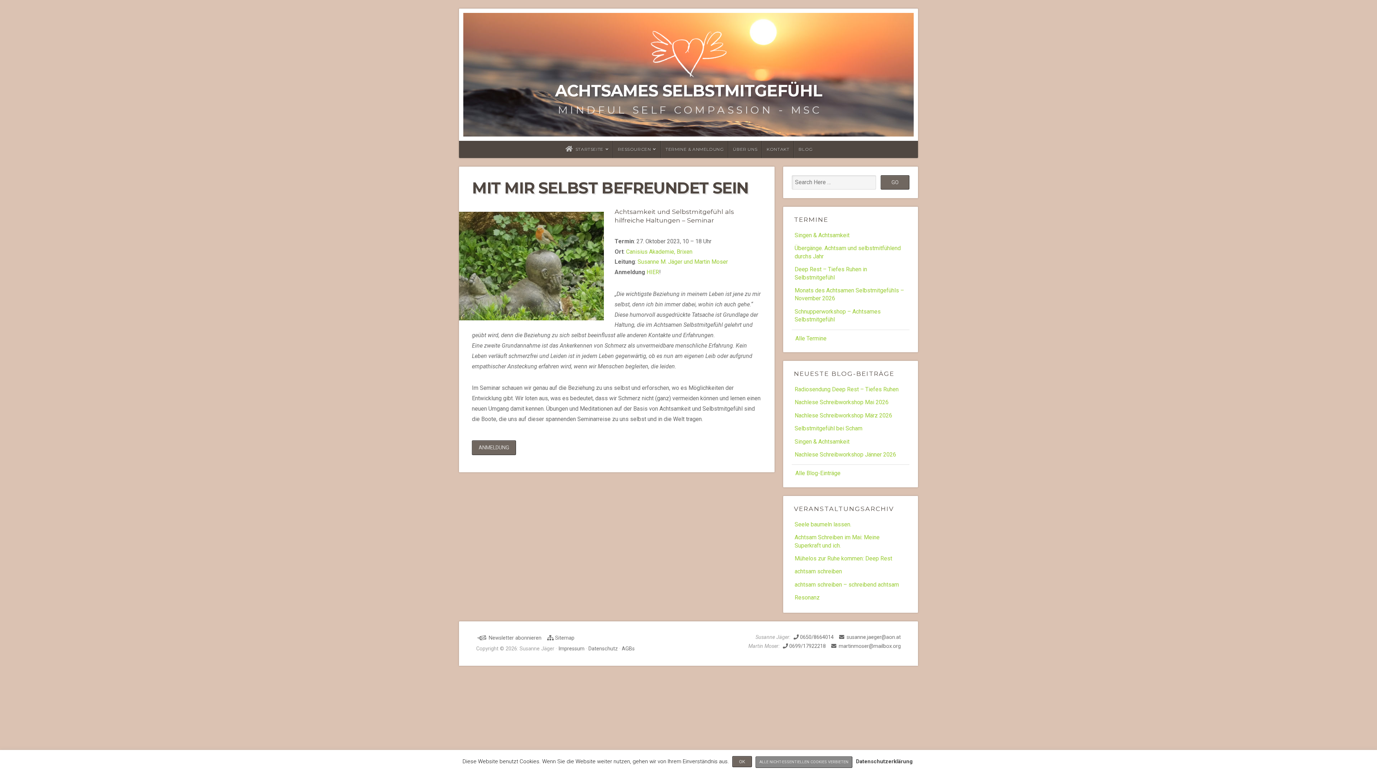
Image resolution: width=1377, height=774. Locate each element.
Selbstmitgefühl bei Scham (828, 428)
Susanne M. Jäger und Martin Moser (683, 261)
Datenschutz (603, 649)
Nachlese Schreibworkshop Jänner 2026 (845, 454)
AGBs (628, 649)
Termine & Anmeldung (695, 149)
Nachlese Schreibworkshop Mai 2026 (842, 402)
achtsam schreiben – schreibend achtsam (847, 584)
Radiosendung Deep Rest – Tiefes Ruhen (847, 389)
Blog (806, 149)
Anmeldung (494, 448)
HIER (653, 272)
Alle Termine (811, 338)
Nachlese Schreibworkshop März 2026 (843, 415)
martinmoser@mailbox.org (870, 646)
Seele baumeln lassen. (823, 524)
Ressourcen (634, 149)
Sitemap (564, 638)
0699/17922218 (807, 646)
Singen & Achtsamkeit (822, 235)
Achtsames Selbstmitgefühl (688, 90)
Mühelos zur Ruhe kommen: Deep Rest (843, 558)
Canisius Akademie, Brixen (659, 251)
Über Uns (745, 149)
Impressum (571, 649)
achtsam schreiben (818, 571)
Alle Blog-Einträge (818, 473)
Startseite (590, 149)
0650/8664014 (816, 637)
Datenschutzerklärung (884, 761)
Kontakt (778, 149)
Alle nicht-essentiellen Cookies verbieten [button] (804, 762)
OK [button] (742, 761)
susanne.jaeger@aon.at (874, 637)
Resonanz (807, 597)
